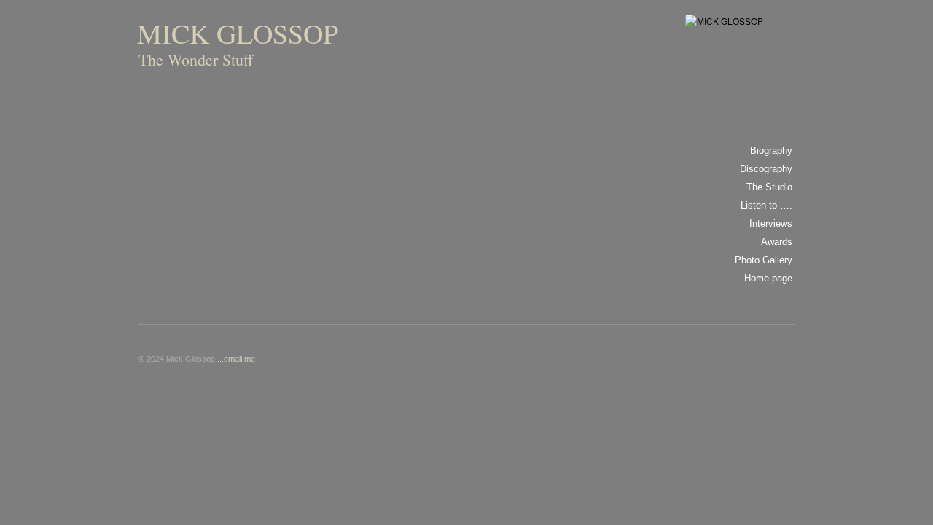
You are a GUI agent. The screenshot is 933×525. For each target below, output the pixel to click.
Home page (768, 278)
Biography (771, 150)
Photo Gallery (763, 259)
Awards (776, 241)
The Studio (769, 187)
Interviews (770, 223)
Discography (766, 168)
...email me (236, 358)
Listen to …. (766, 205)
